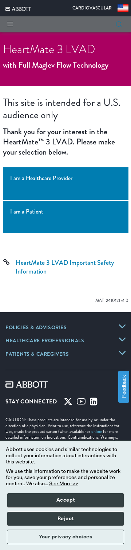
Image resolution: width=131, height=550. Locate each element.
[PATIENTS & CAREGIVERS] (122, 353)
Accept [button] (65, 500)
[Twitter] (68, 403)
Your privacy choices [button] (65, 536)
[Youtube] (81, 403)
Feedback (123, 386)
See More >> (63, 483)
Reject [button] (65, 518)
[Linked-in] (94, 403)
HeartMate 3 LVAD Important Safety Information (65, 267)
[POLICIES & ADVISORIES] (122, 326)
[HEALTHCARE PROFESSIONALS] (122, 339)
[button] (119, 24)
